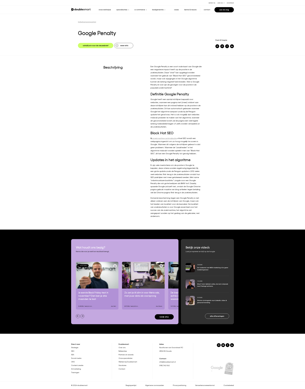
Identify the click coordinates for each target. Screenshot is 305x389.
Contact (207, 9)
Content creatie (77, 365)
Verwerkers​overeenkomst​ (205, 385)
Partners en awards (126, 354)
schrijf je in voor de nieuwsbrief (95, 45)
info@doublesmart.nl (167, 362)
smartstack (230, 2)
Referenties (123, 351)
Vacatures (122, 365)
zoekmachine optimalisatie (165, 138)
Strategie (74, 347)
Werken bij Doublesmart (128, 362)
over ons (220, 2)
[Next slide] (82, 316)
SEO (72, 351)
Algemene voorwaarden (154, 385)
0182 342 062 (164, 365)
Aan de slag (224, 10)
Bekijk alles (164, 317)
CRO (73, 362)
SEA (72, 354)
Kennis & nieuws (190, 9)
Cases (176, 9)
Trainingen (75, 372)
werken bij (211, 2)
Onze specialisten (125, 358)
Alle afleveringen (217, 316)
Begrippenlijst (131, 385)
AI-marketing (76, 369)
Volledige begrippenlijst (87, 22)
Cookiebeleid (229, 385)
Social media (76, 358)
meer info (124, 45)
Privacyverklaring (179, 385)
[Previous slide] (78, 316)
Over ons (122, 347)
